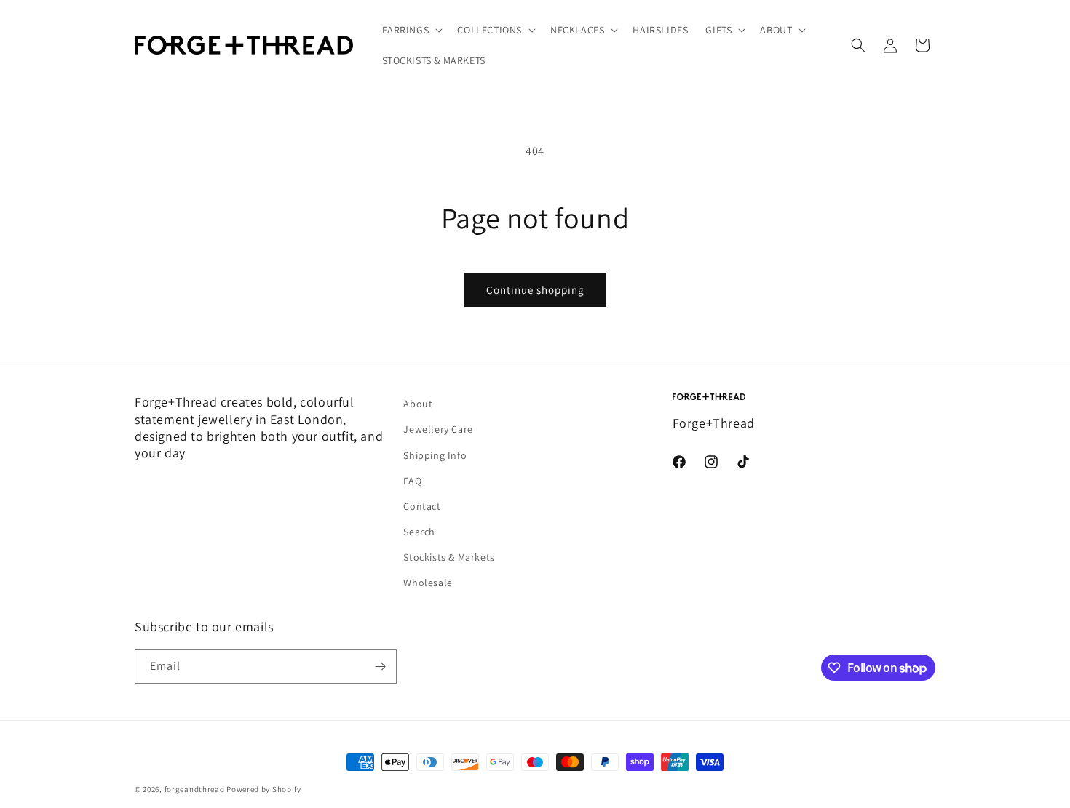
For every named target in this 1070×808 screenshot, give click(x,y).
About (417, 403)
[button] (411, 30)
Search (419, 531)
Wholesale (427, 582)
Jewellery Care (437, 429)
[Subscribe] (380, 666)
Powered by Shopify (263, 789)
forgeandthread (195, 789)
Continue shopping (535, 290)
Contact (421, 506)
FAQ (412, 480)
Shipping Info (435, 455)
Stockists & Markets (448, 557)
